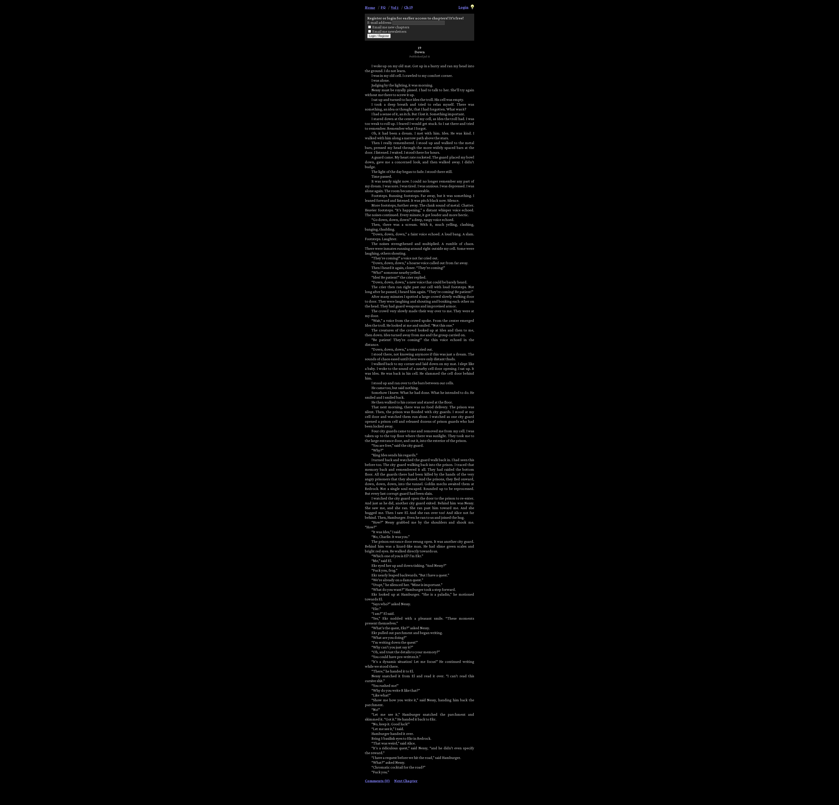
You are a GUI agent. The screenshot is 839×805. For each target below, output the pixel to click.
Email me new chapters (390, 27)
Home (370, 7)
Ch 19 (408, 7)
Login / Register (379, 36)
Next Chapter (406, 781)
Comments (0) (377, 781)
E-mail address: (379, 22)
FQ (383, 7)
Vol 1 (395, 7)
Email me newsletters (389, 31)
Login (463, 7)
